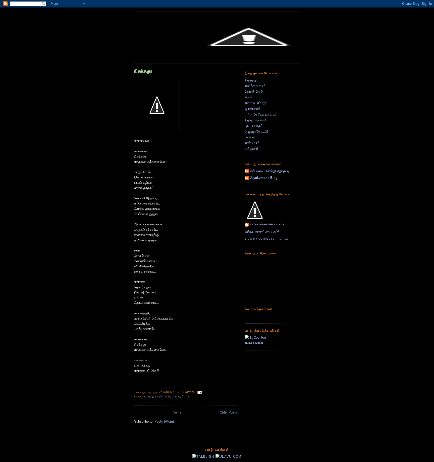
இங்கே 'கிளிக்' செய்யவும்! (262, 232)
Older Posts (228, 412)
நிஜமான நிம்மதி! (256, 103)
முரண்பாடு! (252, 109)
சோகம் (176, 396)
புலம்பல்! (250, 137)
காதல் (158, 396)
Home (177, 412)
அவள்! (249, 97)
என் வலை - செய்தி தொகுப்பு (269, 171)
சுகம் (167, 396)
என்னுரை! (251, 148)
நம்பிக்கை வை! (255, 86)
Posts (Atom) (164, 421)
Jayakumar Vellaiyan (267, 224)
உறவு (150, 396)
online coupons (254, 342)
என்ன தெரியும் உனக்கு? (261, 114)
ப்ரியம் (185, 396)
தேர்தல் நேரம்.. (255, 91)
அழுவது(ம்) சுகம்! (256, 131)
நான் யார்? (252, 143)
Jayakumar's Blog (264, 178)
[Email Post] (199, 392)
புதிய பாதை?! (254, 126)
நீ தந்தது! (143, 71)
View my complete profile (266, 238)
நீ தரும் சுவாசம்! (255, 120)
